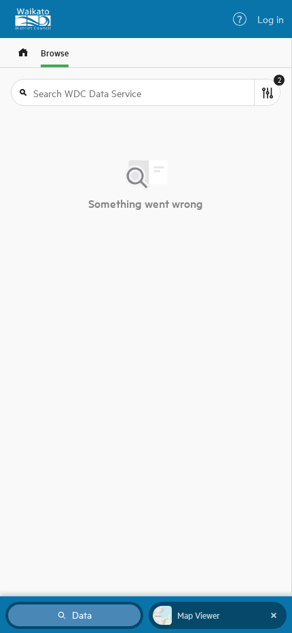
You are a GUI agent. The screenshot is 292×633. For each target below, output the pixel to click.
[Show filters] (267, 92)
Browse (55, 52)
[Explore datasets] (23, 52)
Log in (270, 19)
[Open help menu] (240, 19)
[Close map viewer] (274, 615)
